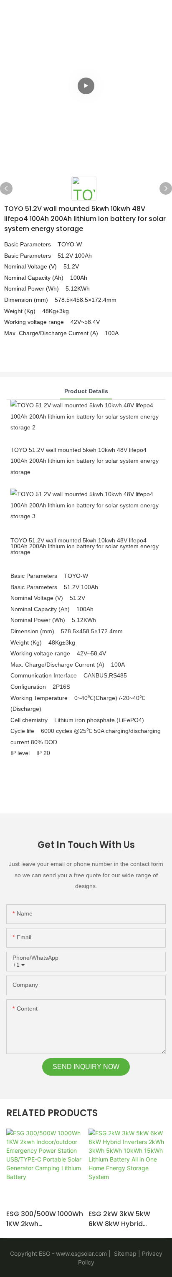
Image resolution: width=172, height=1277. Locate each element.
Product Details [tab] (86, 391)
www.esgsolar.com (81, 1253)
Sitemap (124, 1253)
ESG (44, 1253)
